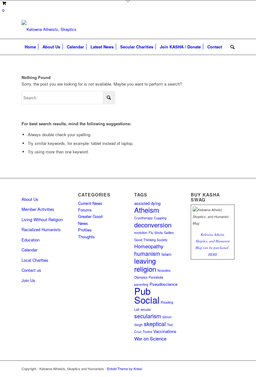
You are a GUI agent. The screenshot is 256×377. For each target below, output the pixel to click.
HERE (212, 254)
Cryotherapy (143, 218)
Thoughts (86, 237)
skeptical (155, 324)
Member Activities (38, 209)
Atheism (146, 210)
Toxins (147, 331)
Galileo (169, 232)
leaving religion (145, 264)
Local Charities (35, 260)
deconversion (152, 224)
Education (31, 240)
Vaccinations (164, 331)
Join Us (28, 280)
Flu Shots (156, 232)
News (83, 223)
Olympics (140, 277)
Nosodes (163, 270)
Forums (85, 210)
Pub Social (147, 295)
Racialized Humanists (41, 229)
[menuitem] (30, 47)
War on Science (150, 338)
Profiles (85, 230)
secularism (147, 316)
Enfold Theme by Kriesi (124, 368)
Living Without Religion (42, 219)
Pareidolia (156, 277)
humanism (147, 253)
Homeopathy (148, 246)
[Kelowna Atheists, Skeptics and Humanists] (50, 29)
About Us (30, 199)
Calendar (29, 250)
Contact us (31, 270)
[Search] (230, 47)
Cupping (160, 218)
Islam (166, 254)
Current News (90, 203)
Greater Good (90, 216)
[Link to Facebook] (229, 368)
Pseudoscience (163, 284)
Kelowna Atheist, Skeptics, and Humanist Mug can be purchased (212, 241)
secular (145, 309)
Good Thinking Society (150, 239)
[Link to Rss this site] (220, 368)
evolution (140, 232)
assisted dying (147, 203)
